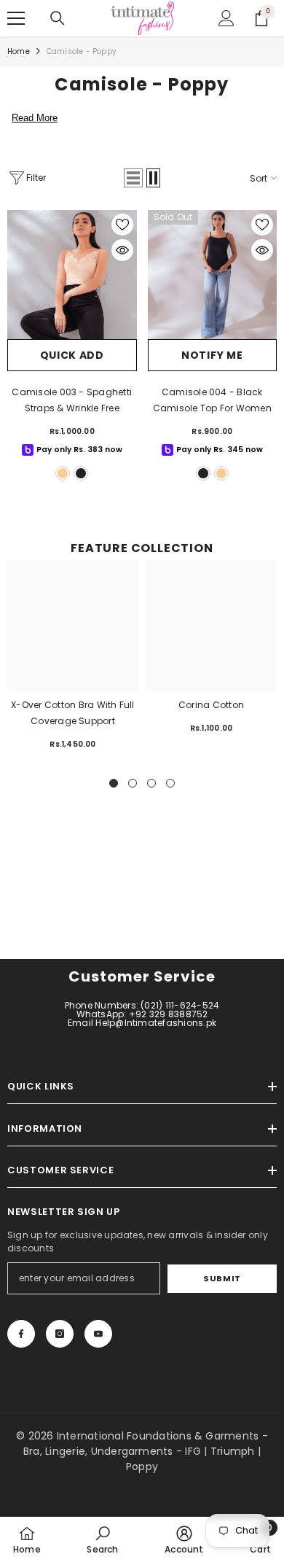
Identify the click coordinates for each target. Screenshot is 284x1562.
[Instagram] (60, 1334)
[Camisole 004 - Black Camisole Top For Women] (212, 275)
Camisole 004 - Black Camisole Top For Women (212, 400)
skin (62, 473)
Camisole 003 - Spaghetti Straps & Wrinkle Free (72, 400)
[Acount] (226, 18)
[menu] (16, 18)
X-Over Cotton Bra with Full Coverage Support (72, 713)
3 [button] (151, 783)
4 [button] (170, 783)
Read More (35, 117)
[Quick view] (122, 250)
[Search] (57, 18)
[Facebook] (21, 1334)
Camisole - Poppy (82, 51)
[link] (102, 1539)
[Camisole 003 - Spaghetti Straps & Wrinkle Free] (72, 275)
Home (18, 51)
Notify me (211, 355)
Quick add (72, 355)
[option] (73, 661)
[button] (133, 177)
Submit (221, 1278)
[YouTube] (98, 1334)
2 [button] (132, 783)
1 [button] (113, 783)
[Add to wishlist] (122, 225)
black (81, 473)
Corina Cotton (211, 705)
